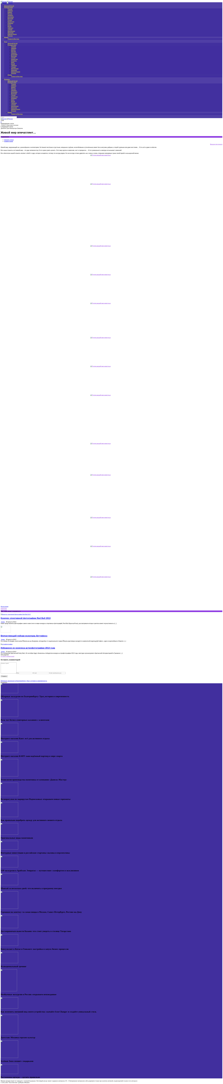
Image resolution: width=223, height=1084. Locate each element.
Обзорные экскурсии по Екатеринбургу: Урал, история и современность (24, 681)
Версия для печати (216, 144)
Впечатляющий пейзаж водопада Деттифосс (24, 636)
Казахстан (11, 21)
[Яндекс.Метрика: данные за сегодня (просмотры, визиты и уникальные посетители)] (24, 1082)
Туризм (10, 9)
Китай (9, 26)
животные (4, 608)
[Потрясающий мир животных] (111, 169)
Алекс (3, 622)
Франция (10, 32)
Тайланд (10, 28)
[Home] (7, 3)
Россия (10, 14)
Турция (10, 29)
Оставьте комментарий (7, 656)
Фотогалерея (4, 606)
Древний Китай (9, 6)
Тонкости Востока (13, 39)
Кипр (9, 25)
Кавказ (10, 12)
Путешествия (8, 7)
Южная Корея (12, 34)
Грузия (10, 20)
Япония (10, 36)
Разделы (7, 79)
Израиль (10, 23)
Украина (10, 15)
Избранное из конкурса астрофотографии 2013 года (28, 648)
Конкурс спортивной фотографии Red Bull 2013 (26, 618)
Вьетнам (10, 18)
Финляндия (11, 31)
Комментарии (8, 141)
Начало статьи (9, 140)
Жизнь (6, 37)
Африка (10, 10)
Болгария (11, 17)
